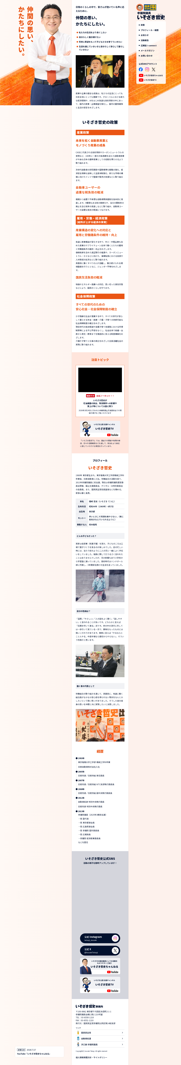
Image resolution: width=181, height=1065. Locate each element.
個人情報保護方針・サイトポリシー (91, 1057)
